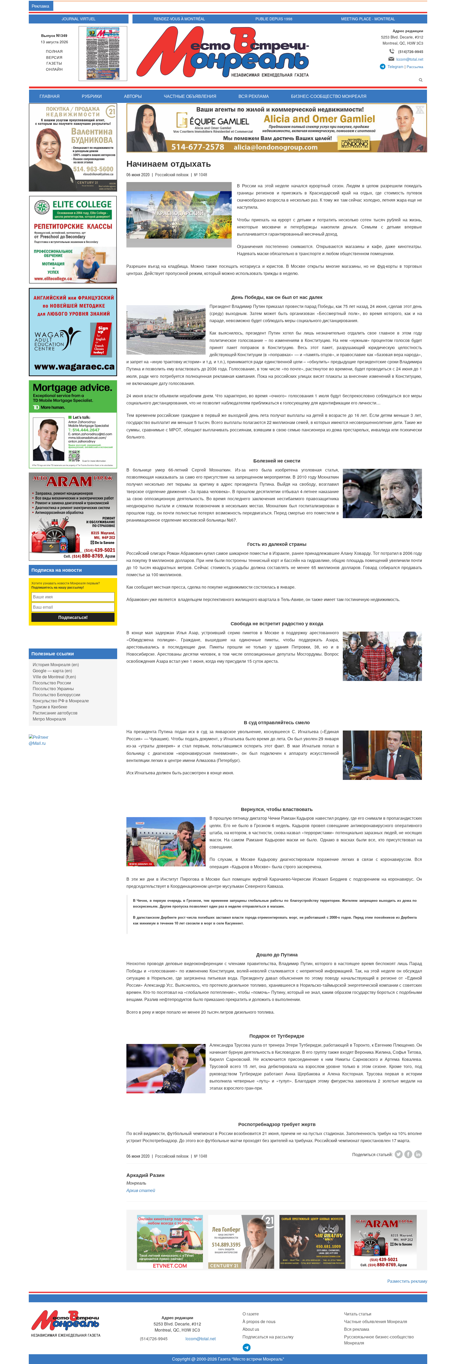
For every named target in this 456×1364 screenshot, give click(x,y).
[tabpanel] (170, 1242)
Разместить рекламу (407, 1281)
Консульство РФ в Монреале (61, 701)
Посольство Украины (53, 688)
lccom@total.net (409, 59)
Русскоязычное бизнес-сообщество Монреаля (379, 1340)
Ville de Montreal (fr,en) (54, 677)
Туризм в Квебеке (50, 707)
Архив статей (140, 1190)
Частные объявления (190, 96)
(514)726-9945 (410, 51)
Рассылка (415, 66)
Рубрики (92, 96)
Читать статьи (357, 1314)
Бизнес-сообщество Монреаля (329, 96)
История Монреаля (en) (56, 664)
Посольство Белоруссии (56, 694)
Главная (50, 96)
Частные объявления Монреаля (375, 1321)
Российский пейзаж (172, 174)
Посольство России (52, 683)
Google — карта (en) (52, 670)
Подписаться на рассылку (268, 1337)
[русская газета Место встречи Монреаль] (66, 1323)
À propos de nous (259, 1321)
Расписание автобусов (55, 713)
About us (251, 1329)
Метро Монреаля (49, 719)
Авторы (133, 96)
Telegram (395, 66)
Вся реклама (254, 96)
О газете (251, 1314)
